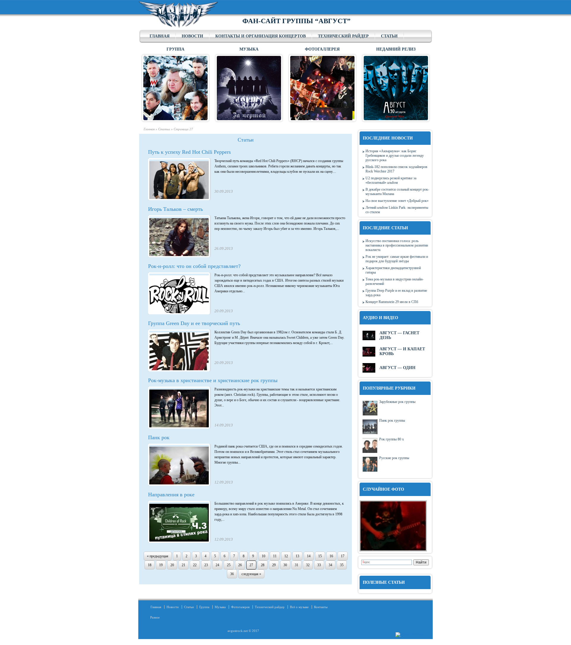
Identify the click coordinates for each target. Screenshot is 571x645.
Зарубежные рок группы (397, 402)
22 (195, 565)
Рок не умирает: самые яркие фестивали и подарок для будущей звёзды (396, 259)
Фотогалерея (240, 607)
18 (149, 565)
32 (308, 565)
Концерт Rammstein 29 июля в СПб (391, 302)
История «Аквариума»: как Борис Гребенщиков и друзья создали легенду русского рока (394, 155)
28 (262, 565)
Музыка (220, 607)
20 (172, 565)
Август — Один (397, 367)
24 (217, 565)
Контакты (320, 607)
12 (286, 556)
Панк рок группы (392, 420)
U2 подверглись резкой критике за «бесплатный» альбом (390, 180)
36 (232, 574)
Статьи (389, 36)
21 (183, 565)
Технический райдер (343, 36)
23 (206, 565)
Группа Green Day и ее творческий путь (194, 323)
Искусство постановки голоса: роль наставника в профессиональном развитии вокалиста (396, 245)
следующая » (251, 574)
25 (228, 565)
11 (275, 556)
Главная (160, 36)
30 (285, 565)
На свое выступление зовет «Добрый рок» (397, 201)
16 (331, 556)
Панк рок (159, 437)
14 (308, 556)
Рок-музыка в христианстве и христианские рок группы (212, 380)
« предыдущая (157, 556)
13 (297, 556)
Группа (204, 607)
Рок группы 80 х (391, 439)
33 (319, 565)
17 (342, 556)
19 (161, 565)
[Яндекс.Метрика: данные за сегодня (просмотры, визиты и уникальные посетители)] (410, 634)
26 (240, 565)
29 (274, 565)
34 (330, 565)
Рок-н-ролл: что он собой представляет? (194, 266)
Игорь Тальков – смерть (175, 209)
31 (296, 565)
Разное (153, 617)
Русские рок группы (394, 458)
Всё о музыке (299, 607)
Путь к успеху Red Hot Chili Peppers (189, 152)
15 (320, 556)
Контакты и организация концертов (260, 36)
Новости (192, 36)
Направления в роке (171, 495)
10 (263, 556)
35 (341, 565)
